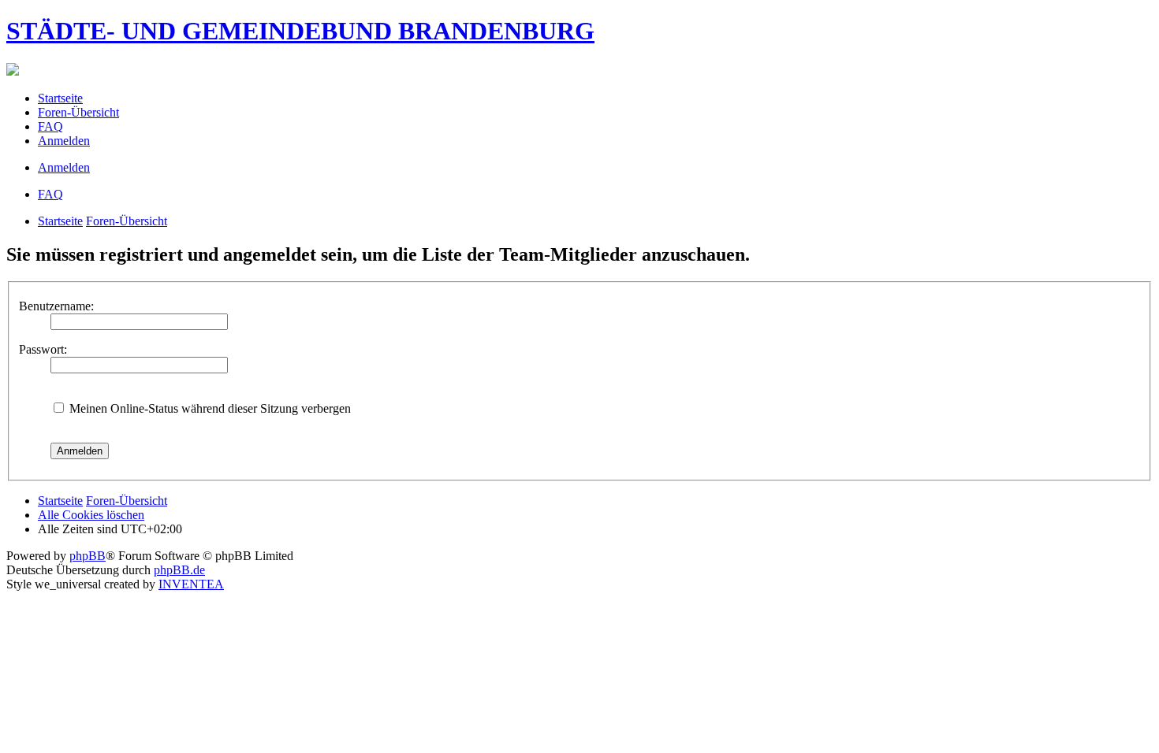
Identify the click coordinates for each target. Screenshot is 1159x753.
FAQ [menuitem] (50, 126)
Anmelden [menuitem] (64, 140)
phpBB (87, 555)
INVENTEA (191, 584)
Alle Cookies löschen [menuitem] (91, 514)
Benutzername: (56, 306)
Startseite (60, 221)
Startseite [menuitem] (60, 98)
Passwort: (43, 349)
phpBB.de (179, 570)
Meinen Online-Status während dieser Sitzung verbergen (208, 408)
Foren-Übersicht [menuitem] (78, 112)
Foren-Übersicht (126, 221)
